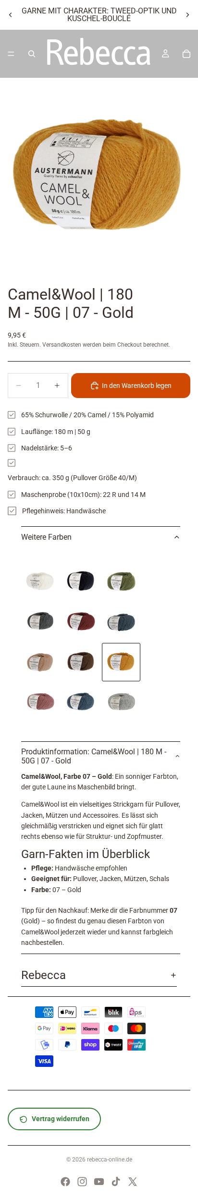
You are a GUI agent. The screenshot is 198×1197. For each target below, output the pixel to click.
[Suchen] (31, 53)
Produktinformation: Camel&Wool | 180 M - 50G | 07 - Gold (93, 756)
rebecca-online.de (109, 1159)
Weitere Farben (46, 537)
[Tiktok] (116, 1181)
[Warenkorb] (186, 53)
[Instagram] (82, 1181)
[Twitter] (132, 1181)
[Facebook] (65, 1181)
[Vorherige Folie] (10, 14)
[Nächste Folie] (187, 14)
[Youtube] (99, 1181)
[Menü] (11, 54)
